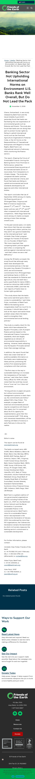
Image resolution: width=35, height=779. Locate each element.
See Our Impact (9, 653)
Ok (13, 776)
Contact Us (17, 729)
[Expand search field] (31, 7)
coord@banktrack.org (12, 565)
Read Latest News (10, 634)
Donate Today (9, 673)
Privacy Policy (17, 768)
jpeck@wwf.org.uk (11, 574)
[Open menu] (27, 7)
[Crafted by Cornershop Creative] (3, 759)
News (17, 720)
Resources (18, 724)
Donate (17, 734)
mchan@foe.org (22, 556)
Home (6, 60)
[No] (33, 773)
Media (12, 60)
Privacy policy (20, 776)
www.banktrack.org (11, 445)
